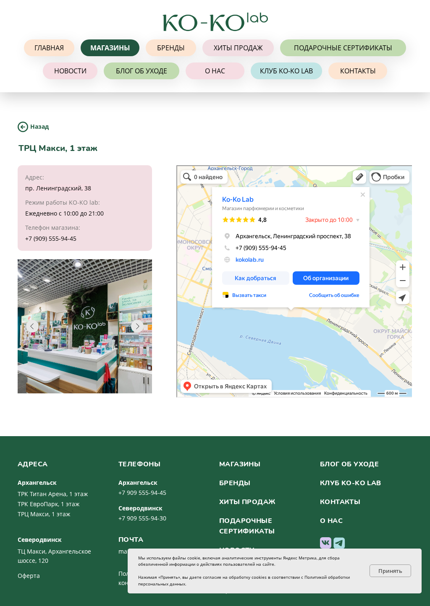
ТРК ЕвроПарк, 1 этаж (48, 504)
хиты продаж (247, 502)
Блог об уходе (349, 464)
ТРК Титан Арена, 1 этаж (53, 494)
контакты (340, 502)
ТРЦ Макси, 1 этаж (44, 514)
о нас (331, 520)
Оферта (29, 576)
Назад (39, 126)
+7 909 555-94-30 (142, 518)
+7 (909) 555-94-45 (50, 238)
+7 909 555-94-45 (142, 493)
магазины (239, 464)
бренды (234, 483)
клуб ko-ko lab (350, 483)
